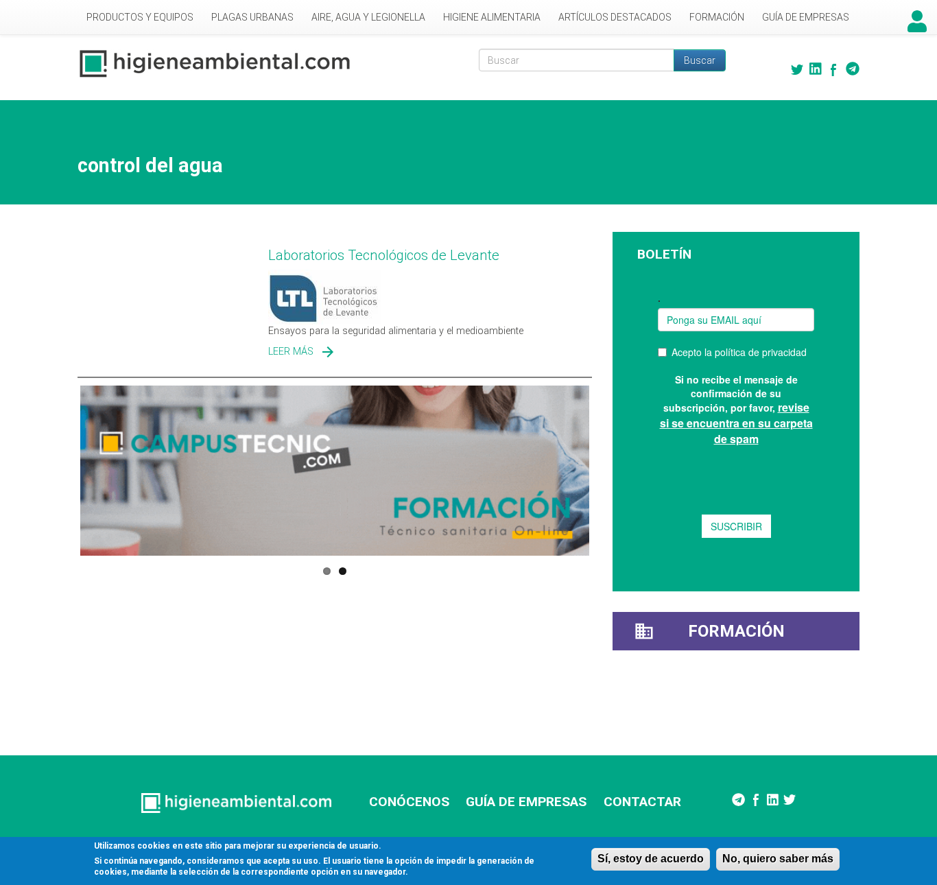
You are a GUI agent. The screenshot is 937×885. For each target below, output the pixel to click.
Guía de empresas (805, 17)
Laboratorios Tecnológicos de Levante (383, 255)
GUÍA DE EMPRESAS (526, 802)
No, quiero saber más (777, 858)
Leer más (290, 351)
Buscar (699, 60)
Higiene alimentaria (492, 17)
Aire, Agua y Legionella (368, 17)
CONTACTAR (642, 802)
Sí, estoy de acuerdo (650, 858)
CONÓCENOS (409, 802)
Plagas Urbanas (252, 17)
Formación (716, 17)
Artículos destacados (615, 17)
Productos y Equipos (139, 17)
